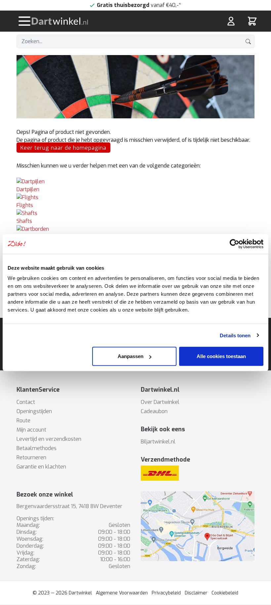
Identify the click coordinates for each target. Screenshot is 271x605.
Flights (25, 205)
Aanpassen (130, 356)
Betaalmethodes (37, 448)
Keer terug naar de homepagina (63, 147)
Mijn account (31, 429)
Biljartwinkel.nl (158, 441)
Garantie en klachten (41, 466)
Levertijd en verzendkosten (49, 439)
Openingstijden (34, 411)
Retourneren (31, 457)
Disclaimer (196, 593)
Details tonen (235, 335)
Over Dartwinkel (160, 402)
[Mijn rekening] (231, 21)
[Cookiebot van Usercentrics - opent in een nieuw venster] (234, 244)
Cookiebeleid (225, 593)
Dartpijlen (28, 189)
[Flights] (135, 197)
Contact (26, 402)
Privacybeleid (166, 593)
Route (23, 420)
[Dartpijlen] (135, 182)
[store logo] (95, 21)
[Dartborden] (135, 229)
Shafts (24, 221)
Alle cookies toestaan (221, 356)
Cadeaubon (154, 411)
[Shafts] (135, 213)
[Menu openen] (24, 21)
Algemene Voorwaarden (122, 593)
